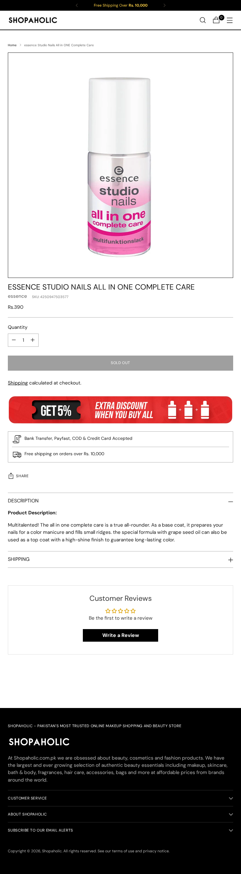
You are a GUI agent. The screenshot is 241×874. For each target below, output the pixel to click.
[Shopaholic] (33, 20)
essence (17, 296)
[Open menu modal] (229, 20)
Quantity (18, 327)
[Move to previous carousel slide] (213, 686)
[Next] (164, 5)
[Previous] (77, 5)
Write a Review (120, 635)
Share (22, 475)
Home (12, 45)
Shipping (18, 383)
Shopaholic (52, 851)
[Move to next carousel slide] (227, 686)
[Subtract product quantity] (13, 340)
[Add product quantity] (32, 340)
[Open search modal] (202, 20)
